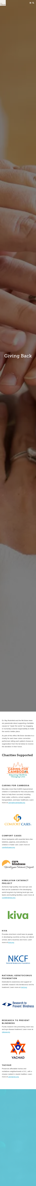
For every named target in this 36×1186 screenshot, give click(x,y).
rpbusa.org (6, 1032)
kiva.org (11, 942)
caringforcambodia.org (16, 802)
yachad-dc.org (13, 1077)
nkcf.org (24, 987)
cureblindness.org (8, 897)
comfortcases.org (8, 847)
